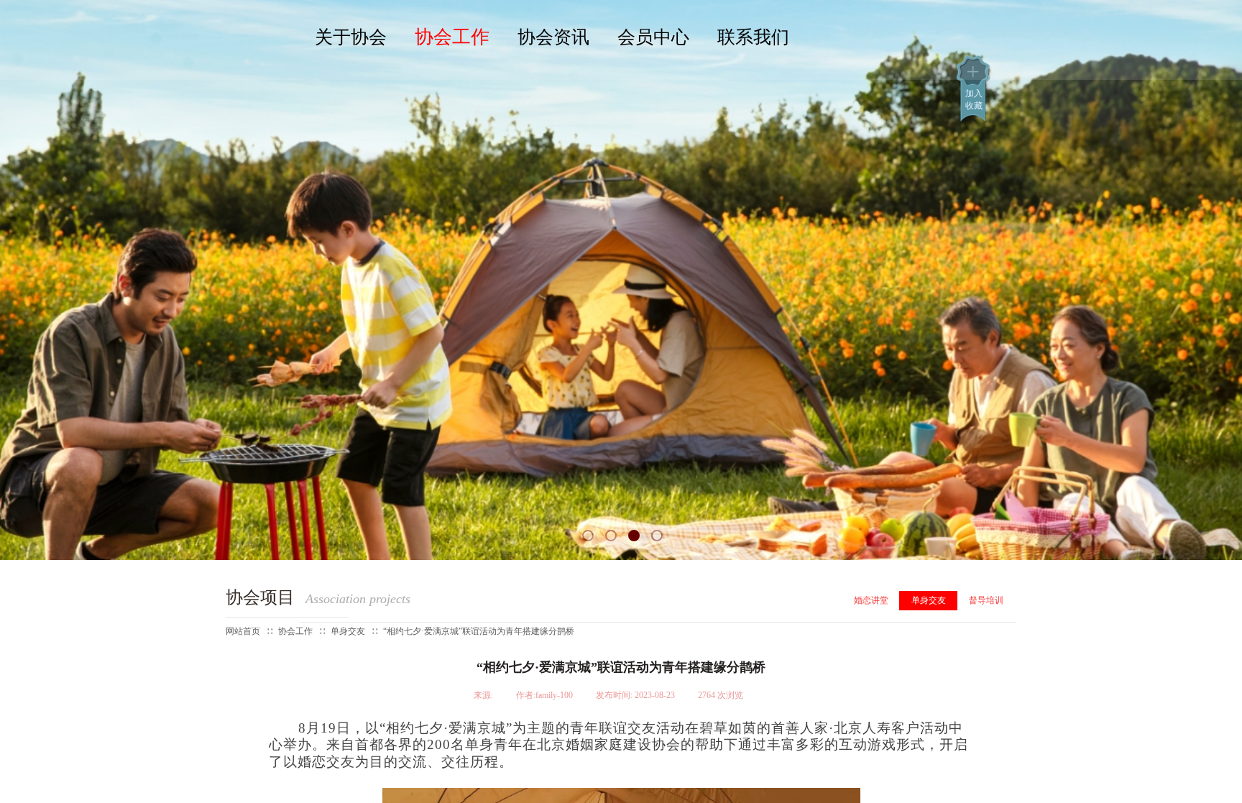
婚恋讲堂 (871, 600)
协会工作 (452, 36)
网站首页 (243, 631)
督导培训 (986, 600)
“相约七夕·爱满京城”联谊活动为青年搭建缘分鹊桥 (478, 631)
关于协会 (351, 37)
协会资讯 (553, 37)
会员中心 (653, 37)
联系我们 (753, 37)
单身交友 (928, 600)
